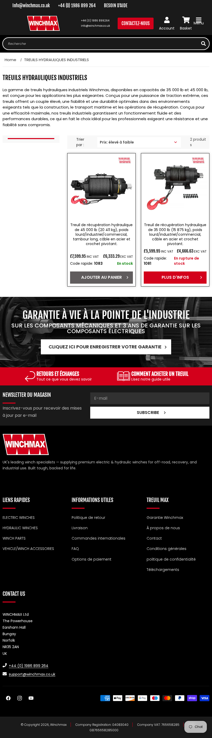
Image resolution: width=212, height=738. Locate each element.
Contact (154, 538)
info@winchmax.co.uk (95, 26)
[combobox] (106, 43)
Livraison (80, 528)
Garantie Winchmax (165, 517)
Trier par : (80, 142)
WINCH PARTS (14, 538)
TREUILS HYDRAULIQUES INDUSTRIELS (56, 60)
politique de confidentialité (171, 559)
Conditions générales (166, 548)
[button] (198, 23)
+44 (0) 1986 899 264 (77, 5)
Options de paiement (91, 559)
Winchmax (58, 724)
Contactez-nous (136, 23)
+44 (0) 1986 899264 (95, 21)
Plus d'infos (175, 277)
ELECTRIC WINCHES (19, 517)
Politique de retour (88, 517)
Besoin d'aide (115, 5)
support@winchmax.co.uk (32, 674)
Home (10, 60)
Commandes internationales (98, 538)
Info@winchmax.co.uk (31, 5)
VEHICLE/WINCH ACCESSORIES (28, 548)
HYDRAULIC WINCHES (20, 528)
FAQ (75, 548)
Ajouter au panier (101, 277)
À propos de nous (163, 528)
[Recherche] (203, 43)
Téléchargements (163, 569)
